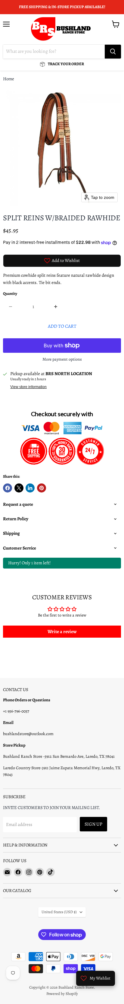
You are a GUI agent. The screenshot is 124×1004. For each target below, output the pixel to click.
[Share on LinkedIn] (30, 487)
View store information (28, 387)
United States (59, 912)
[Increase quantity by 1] (56, 306)
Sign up (93, 824)
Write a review (62, 631)
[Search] (113, 52)
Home (8, 78)
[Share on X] (18, 487)
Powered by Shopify (62, 993)
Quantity (10, 294)
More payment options (62, 359)
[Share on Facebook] (7, 487)
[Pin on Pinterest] (41, 487)
